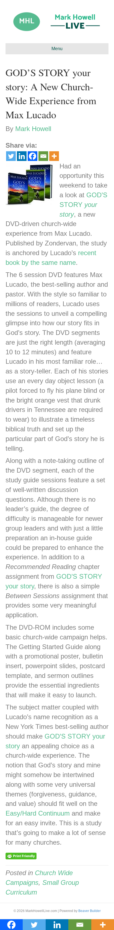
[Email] (43, 156)
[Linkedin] (22, 156)
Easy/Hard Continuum (38, 813)
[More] (54, 156)
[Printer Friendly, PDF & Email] (21, 855)
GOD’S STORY (83, 204)
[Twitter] (11, 156)
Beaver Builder (89, 911)
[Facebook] (32, 156)
